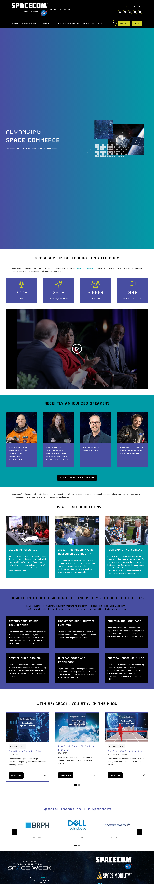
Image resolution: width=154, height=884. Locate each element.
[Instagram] (130, 12)
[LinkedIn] (140, 12)
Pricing (122, 6)
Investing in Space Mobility (25, 751)
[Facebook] (125, 12)
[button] (100, 23)
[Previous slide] (14, 832)
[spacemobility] (114, 879)
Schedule (131, 6)
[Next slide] (139, 832)
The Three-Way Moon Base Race (125, 751)
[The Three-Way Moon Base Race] (126, 747)
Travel (140, 6)
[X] (120, 12)
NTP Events (45, 878)
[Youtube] (135, 12)
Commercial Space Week (24, 23)
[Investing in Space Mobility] (27, 747)
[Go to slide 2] (79, 785)
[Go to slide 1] (75, 785)
